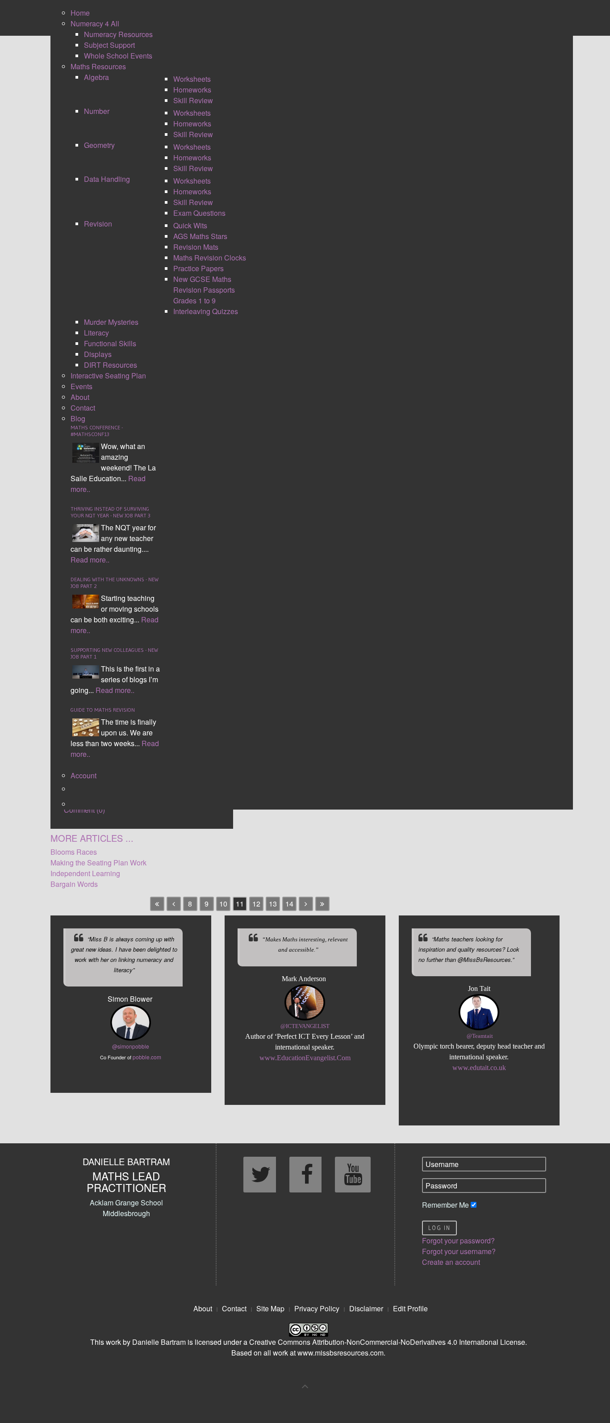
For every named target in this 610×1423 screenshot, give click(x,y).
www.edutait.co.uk (479, 1067)
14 (289, 903)
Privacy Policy (316, 1308)
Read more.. (90, 559)
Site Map (270, 1308)
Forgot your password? (458, 1240)
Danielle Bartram (159, 1342)
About (202, 1308)
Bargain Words (74, 884)
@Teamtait (480, 1036)
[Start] (157, 904)
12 (256, 903)
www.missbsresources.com (340, 1352)
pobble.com (147, 1057)
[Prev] (174, 904)
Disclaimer (366, 1308)
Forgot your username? (459, 1251)
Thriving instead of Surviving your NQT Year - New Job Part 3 (110, 512)
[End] (322, 904)
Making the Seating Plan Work (98, 862)
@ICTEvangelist (305, 1026)
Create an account (451, 1262)
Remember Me (445, 1205)
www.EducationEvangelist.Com (305, 1058)
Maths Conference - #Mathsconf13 (97, 430)
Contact (234, 1308)
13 (273, 903)
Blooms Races (73, 852)
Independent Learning (85, 873)
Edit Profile (410, 1308)
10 (223, 903)
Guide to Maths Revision (103, 709)
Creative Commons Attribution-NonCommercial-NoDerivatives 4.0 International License (387, 1342)
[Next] (306, 904)
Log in (439, 1228)
